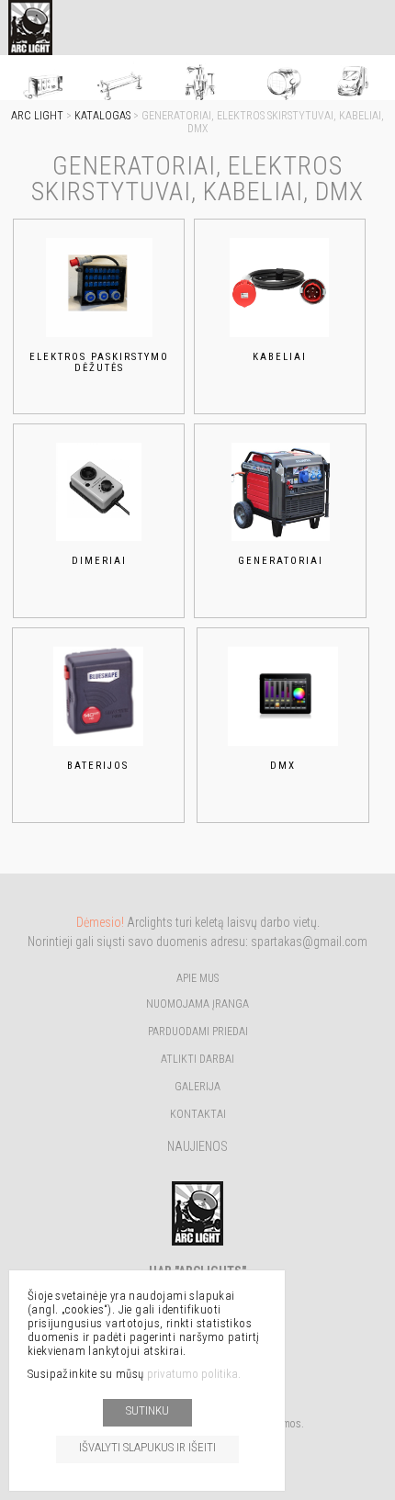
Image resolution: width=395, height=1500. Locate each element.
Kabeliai (280, 357)
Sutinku (147, 1410)
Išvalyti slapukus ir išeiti (147, 1447)
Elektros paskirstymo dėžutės (99, 363)
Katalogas (102, 115)
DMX (283, 766)
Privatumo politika (192, 1374)
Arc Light (37, 115)
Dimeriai (99, 561)
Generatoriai (280, 561)
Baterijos (98, 766)
